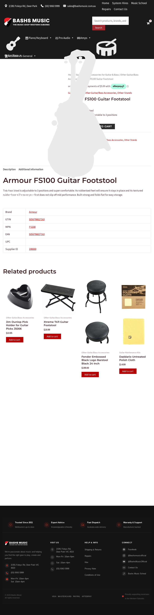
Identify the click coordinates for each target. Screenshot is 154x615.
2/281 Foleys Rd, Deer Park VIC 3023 (25, 566)
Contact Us (120, 9)
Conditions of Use (92, 575)
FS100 (32, 227)
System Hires (120, 3)
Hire (86, 562)
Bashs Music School (137, 573)
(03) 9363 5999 (17, 572)
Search (98, 27)
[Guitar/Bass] (13, 38)
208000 (32, 249)
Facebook (132, 549)
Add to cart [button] (14, 339)
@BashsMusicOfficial (137, 561)
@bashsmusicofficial (137, 555)
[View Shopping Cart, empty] (148, 23)
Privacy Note (90, 569)
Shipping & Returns (93, 550)
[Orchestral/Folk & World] (77, 50)
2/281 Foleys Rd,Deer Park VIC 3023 (65, 550)
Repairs (106, 9)
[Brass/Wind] (77, 44)
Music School (139, 3)
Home (105, 3)
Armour (33, 212)
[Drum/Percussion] (106, 38)
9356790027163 (37, 219)
